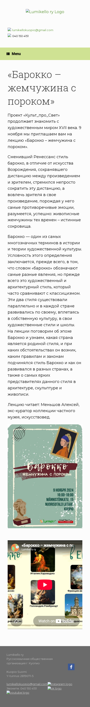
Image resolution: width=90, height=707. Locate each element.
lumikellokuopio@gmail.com (32, 30)
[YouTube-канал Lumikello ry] (18, 692)
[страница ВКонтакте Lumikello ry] (55, 688)
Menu (16, 54)
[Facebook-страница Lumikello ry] (71, 669)
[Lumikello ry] (45, 12)
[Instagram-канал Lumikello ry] (60, 684)
